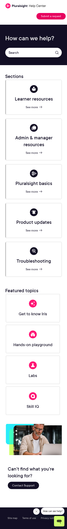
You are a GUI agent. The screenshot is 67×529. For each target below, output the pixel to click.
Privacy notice (49, 518)
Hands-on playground (33, 344)
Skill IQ (33, 406)
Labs (33, 375)
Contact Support (23, 485)
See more (32, 107)
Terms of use (29, 518)
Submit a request (51, 16)
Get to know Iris (33, 314)
